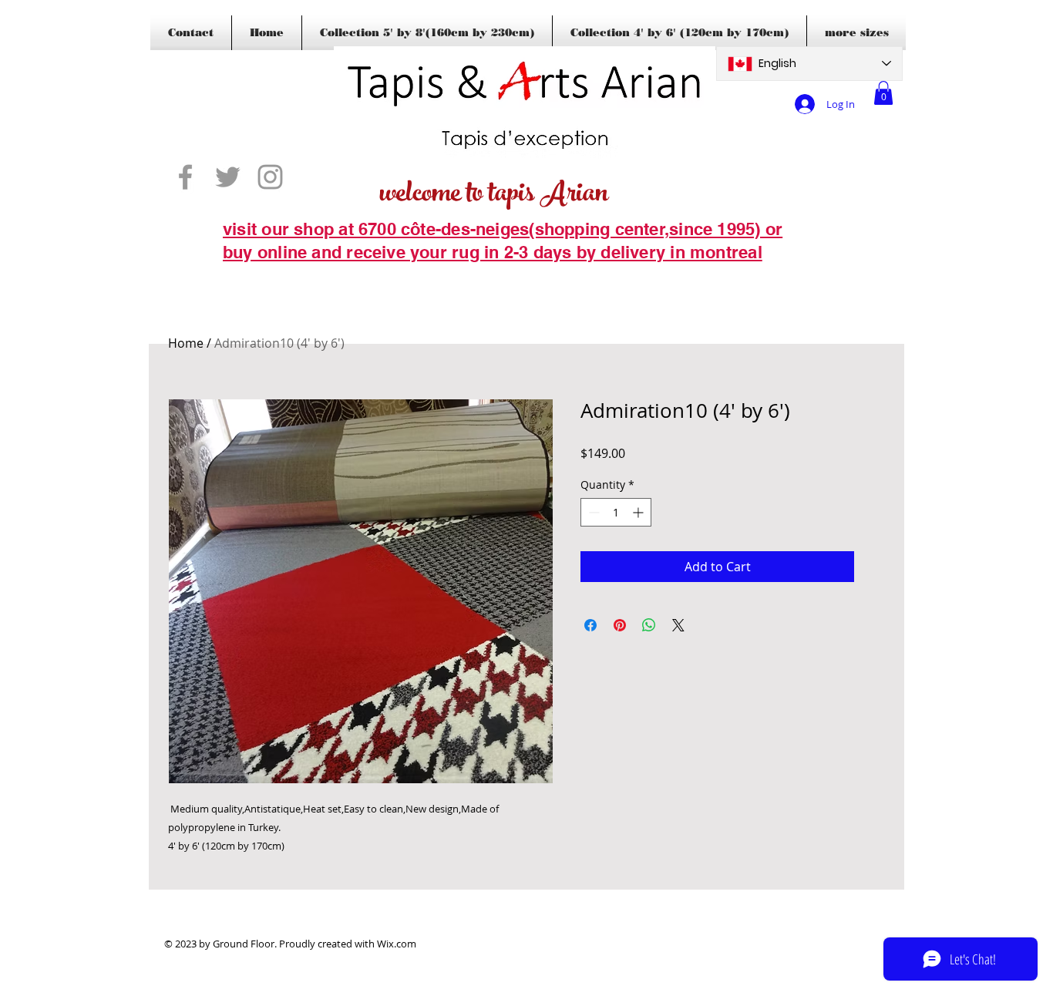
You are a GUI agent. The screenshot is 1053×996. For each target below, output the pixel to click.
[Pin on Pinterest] (620, 625)
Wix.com (396, 944)
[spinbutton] (616, 512)
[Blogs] (245, 276)
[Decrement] (592, 512)
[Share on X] (678, 625)
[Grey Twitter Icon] (227, 176)
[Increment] (639, 512)
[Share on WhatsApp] (649, 625)
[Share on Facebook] (590, 625)
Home (186, 343)
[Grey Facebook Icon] (185, 176)
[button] (883, 93)
